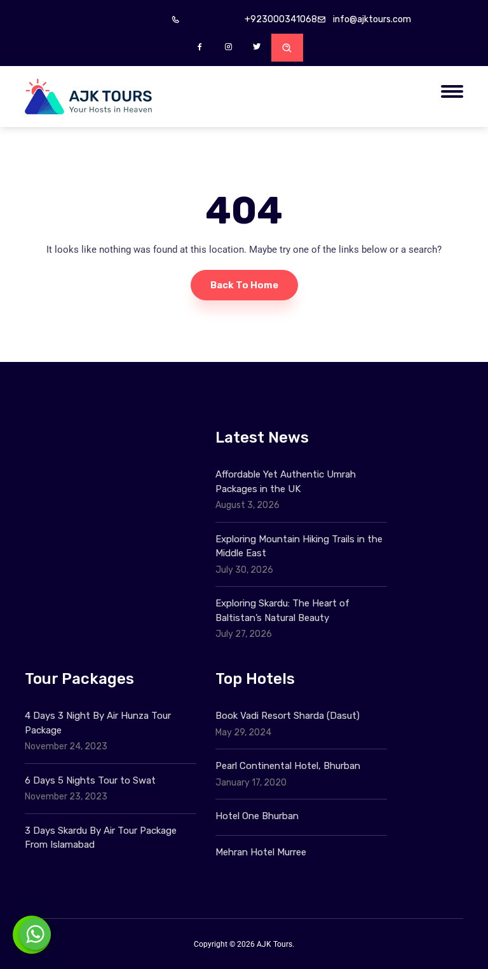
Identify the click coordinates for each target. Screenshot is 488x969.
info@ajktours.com (372, 19)
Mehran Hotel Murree (260, 852)
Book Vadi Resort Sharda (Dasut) (287, 715)
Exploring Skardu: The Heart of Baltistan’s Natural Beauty (282, 611)
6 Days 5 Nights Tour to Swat (90, 780)
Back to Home (244, 285)
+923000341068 (281, 19)
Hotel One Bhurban (257, 816)
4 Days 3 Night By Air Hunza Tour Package (98, 723)
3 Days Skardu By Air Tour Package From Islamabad (101, 838)
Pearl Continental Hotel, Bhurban (287, 766)
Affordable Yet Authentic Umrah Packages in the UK (285, 482)
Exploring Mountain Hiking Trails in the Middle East (299, 546)
